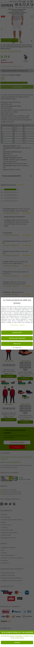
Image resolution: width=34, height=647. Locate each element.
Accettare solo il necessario (17, 338)
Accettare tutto (17, 332)
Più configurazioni (17, 347)
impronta (22, 325)
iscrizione (17, 642)
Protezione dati (14, 325)
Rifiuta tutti (17, 344)
